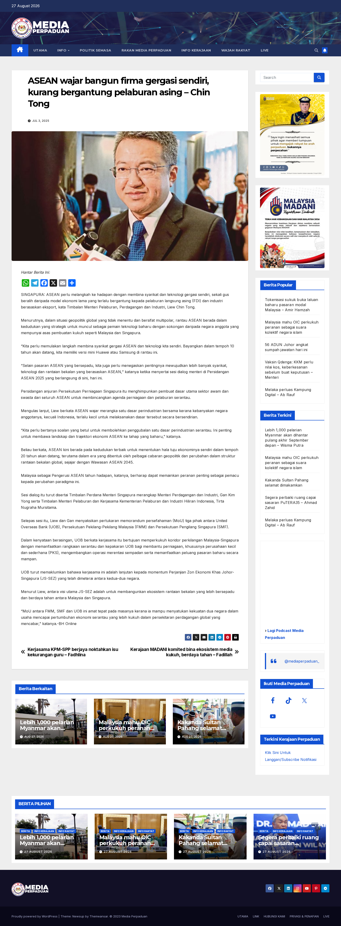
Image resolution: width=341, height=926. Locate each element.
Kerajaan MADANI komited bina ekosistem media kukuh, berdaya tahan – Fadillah (181, 652)
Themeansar (99, 916)
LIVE (265, 50)
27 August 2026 (38, 851)
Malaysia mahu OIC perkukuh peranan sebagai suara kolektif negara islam (291, 327)
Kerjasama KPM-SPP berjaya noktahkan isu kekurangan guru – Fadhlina (73, 652)
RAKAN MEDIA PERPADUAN (146, 50)
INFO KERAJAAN (196, 50)
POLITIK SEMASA (95, 50)
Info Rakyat (66, 831)
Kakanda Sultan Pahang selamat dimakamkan (199, 728)
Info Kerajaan (44, 831)
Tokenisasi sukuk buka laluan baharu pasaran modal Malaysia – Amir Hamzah (291, 304)
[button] (316, 50)
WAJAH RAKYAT (236, 50)
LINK (256, 916)
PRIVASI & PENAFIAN (304, 916)
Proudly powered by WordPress (35, 916)
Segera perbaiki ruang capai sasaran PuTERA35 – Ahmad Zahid (291, 502)
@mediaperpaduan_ (302, 661)
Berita (25, 831)
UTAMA (40, 50)
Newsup (78, 916)
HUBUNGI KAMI (274, 916)
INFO (62, 50)
